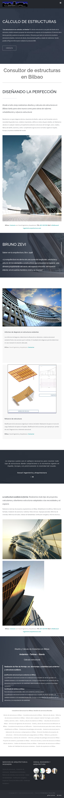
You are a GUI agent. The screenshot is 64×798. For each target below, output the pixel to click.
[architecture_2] (32, 289)
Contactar (31, 347)
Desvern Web (52, 793)
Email (60, 795)
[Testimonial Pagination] (31, 476)
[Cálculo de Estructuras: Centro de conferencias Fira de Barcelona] (48, 771)
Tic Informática (44, 793)
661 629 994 (43, 225)
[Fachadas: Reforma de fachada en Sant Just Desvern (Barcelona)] (36, 777)
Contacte (12, 225)
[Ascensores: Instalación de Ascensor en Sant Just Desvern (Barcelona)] (42, 777)
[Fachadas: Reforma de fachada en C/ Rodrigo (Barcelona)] (54, 771)
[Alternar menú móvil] (61, 3)
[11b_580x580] (32, 365)
